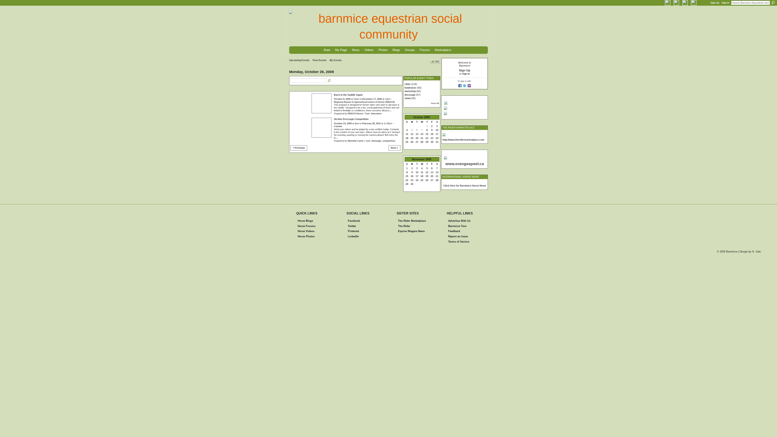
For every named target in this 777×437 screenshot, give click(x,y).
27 (417, 142)
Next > (394, 147)
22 (427, 138)
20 (417, 138)
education (376, 113)
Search (773, 2)
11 (407, 134)
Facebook (354, 220)
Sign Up (714, 2)
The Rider (404, 226)
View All (435, 103)
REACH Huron (355, 113)
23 (432, 138)
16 (432, 134)
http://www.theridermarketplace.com (463, 139)
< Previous (299, 147)
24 (437, 138)
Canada (338, 126)
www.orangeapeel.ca (464, 164)
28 (421, 142)
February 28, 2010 (371, 123)
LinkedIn (353, 236)
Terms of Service (458, 241)
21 (421, 138)
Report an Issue (458, 236)
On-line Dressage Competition (351, 119)
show (407, 98)
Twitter (352, 226)
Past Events (320, 60)
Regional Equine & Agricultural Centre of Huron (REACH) (364, 102)
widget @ (462, 183)
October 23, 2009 (343, 123)
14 (421, 134)
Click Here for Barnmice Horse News (464, 185)
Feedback (454, 231)
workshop (410, 91)
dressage (376, 141)
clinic (407, 84)
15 (427, 134)
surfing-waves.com (477, 183)
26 (412, 142)
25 (406, 142)
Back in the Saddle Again (348, 94)
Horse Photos (306, 236)
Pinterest (353, 231)
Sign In (725, 2)
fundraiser (410, 87)
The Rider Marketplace (412, 220)
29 (427, 142)
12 (412, 134)
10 (437, 130)
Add (437, 61)
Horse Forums (306, 226)
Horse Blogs (305, 220)
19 (412, 138)
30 (432, 142)
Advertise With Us (459, 220)
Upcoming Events (299, 60)
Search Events (329, 81)
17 (437, 134)
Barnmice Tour (457, 226)
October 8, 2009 (342, 99)
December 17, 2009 (372, 99)
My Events (336, 60)
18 (406, 138)
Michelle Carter (356, 141)
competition (388, 141)
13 (417, 134)
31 (437, 142)
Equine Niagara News (411, 231)
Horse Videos (306, 231)
